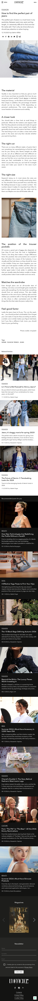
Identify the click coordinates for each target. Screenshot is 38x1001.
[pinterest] (8, 37)
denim (26, 98)
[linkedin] (11, 37)
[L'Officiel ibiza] (19, 2)
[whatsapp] (17, 37)
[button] (34, 920)
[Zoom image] (19, 218)
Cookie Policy (18, 998)
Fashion (5, 10)
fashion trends (13, 342)
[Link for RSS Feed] (23, 988)
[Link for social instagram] (19, 988)
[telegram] (20, 37)
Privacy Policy (28, 967)
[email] (3, 37)
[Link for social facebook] (15, 988)
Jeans (22, 342)
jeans (22, 250)
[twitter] (14, 37)
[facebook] (5, 37)
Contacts (19, 992)
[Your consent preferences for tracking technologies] (35, 998)
